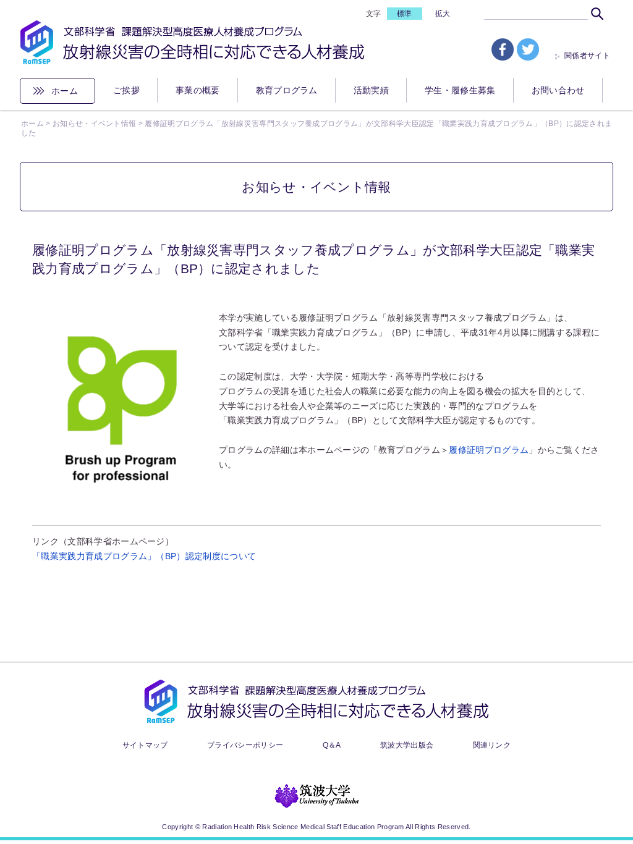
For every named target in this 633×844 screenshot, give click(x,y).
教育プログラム (287, 90)
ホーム (64, 91)
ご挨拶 (126, 90)
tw (528, 49)
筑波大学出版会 (406, 745)
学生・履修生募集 (460, 90)
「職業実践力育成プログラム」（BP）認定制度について (144, 556)
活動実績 (371, 90)
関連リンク (492, 745)
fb (502, 49)
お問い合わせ (558, 90)
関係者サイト (587, 55)
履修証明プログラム (489, 450)
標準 (404, 13)
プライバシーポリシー (245, 745)
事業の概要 (198, 90)
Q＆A (332, 745)
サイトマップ (145, 745)
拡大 (443, 13)
